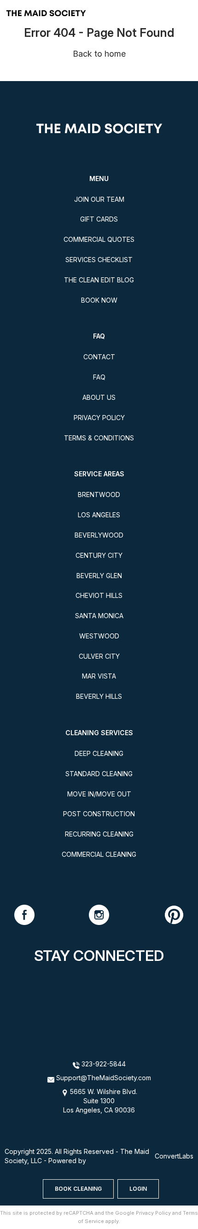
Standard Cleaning (99, 774)
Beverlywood (99, 535)
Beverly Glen (99, 575)
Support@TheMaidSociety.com (103, 1078)
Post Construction (99, 814)
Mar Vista (99, 676)
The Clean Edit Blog (99, 280)
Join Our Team (99, 199)
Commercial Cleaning (99, 854)
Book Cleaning (78, 1188)
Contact (99, 357)
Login (138, 1188)
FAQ (99, 377)
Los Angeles (99, 515)
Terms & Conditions (99, 438)
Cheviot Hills (99, 595)
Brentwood (99, 494)
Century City (99, 555)
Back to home (99, 54)
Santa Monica (99, 616)
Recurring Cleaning (99, 834)
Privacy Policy (99, 417)
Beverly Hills (99, 696)
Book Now (99, 300)
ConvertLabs (174, 1156)
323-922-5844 (103, 1064)
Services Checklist (99, 259)
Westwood (99, 636)
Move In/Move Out (99, 794)
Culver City (99, 656)
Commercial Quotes (99, 239)
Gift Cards (99, 219)
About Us (99, 397)
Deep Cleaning (99, 753)
